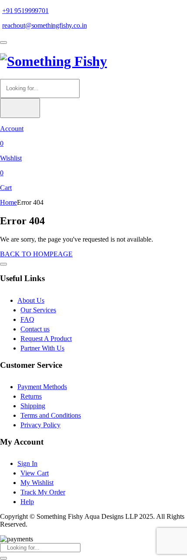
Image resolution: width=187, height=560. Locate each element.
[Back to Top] (3, 264)
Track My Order (42, 492)
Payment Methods (42, 386)
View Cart (34, 473)
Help (27, 501)
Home (8, 202)
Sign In (27, 463)
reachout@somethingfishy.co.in (44, 25)
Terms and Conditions (50, 415)
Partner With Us (42, 348)
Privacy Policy (40, 425)
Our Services (38, 310)
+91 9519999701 (25, 10)
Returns (31, 396)
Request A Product (46, 338)
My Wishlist (36, 482)
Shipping (32, 405)
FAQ (27, 319)
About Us (30, 300)
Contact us (35, 329)
